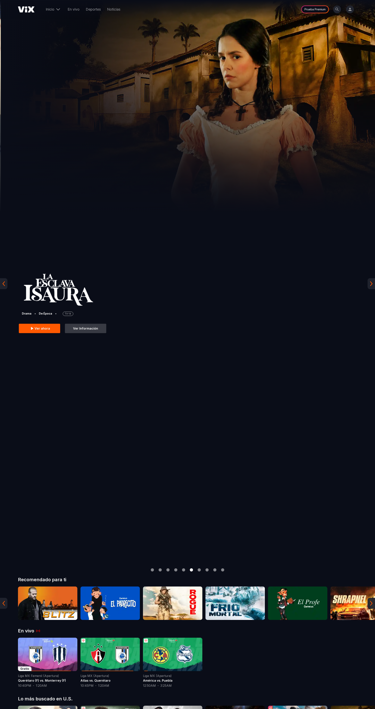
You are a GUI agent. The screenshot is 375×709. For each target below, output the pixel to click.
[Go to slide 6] (191, 570)
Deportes (93, 9)
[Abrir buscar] (337, 9)
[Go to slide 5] (184, 570)
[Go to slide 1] (152, 570)
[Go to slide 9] (215, 570)
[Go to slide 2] (160, 570)
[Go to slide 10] (223, 570)
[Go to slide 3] (168, 570)
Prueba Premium (315, 9)
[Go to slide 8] (207, 570)
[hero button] (187, 283)
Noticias (113, 9)
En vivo (73, 9)
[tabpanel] (47, 603)
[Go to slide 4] (176, 570)
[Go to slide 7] (199, 570)
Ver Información (84, 328)
